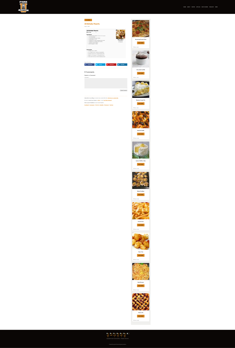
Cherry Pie (140, 307)
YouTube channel (108, 100)
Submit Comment (123, 90)
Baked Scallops (140, 186)
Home (184, 6)
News (216, 6)
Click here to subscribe (113, 98)
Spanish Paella (140, 125)
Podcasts (211, 6)
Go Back (88, 20)
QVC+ (99, 100)
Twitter (111, 105)
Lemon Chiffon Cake (140, 156)
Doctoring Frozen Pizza (140, 34)
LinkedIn (101, 105)
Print (120, 39)
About (188, 6)
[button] (118, 40)
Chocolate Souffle (140, 64)
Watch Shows (205, 6)
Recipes (193, 6)
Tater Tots (140, 247)
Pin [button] (122, 39)
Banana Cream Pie (140, 95)
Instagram (92, 105)
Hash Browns (140, 277)
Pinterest (106, 105)
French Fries (140, 216)
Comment (86, 77)
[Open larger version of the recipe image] (120, 34)
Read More (140, 42)
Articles (198, 6)
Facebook (86, 105)
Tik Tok (97, 105)
